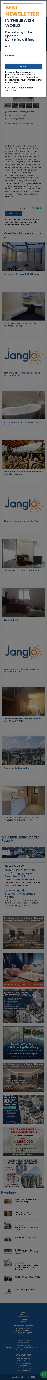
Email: (7, 46)
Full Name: (9, 55)
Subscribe (23, 66)
